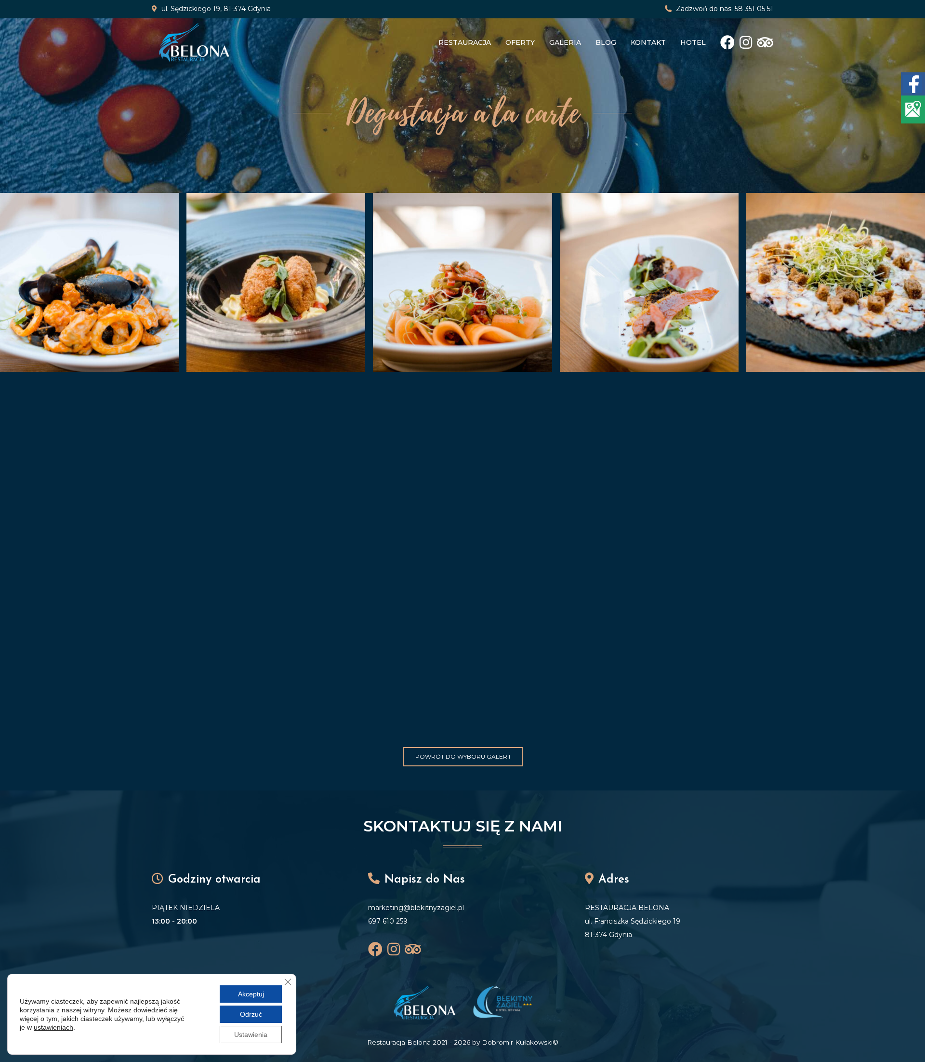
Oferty (520, 42)
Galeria (565, 42)
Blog (605, 42)
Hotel (693, 42)
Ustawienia (250, 1034)
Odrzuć (251, 1014)
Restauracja (464, 42)
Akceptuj (251, 994)
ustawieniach (53, 1027)
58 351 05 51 (754, 8)
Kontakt (648, 42)
